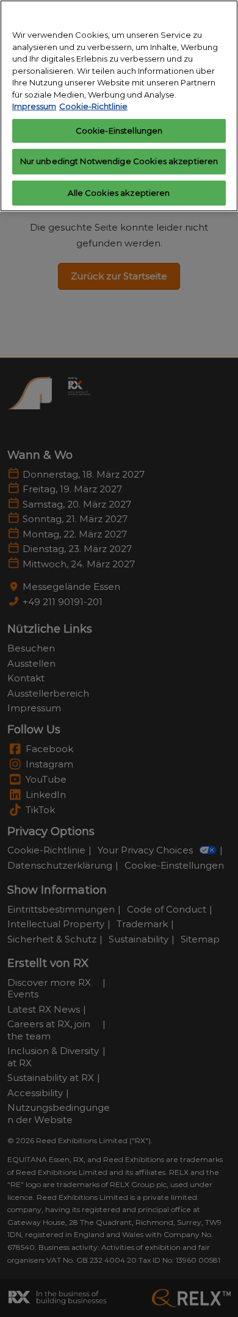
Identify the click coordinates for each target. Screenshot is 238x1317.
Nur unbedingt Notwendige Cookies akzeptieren (119, 161)
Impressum (34, 106)
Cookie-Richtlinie (93, 106)
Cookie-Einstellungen (119, 130)
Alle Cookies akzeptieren (119, 193)
